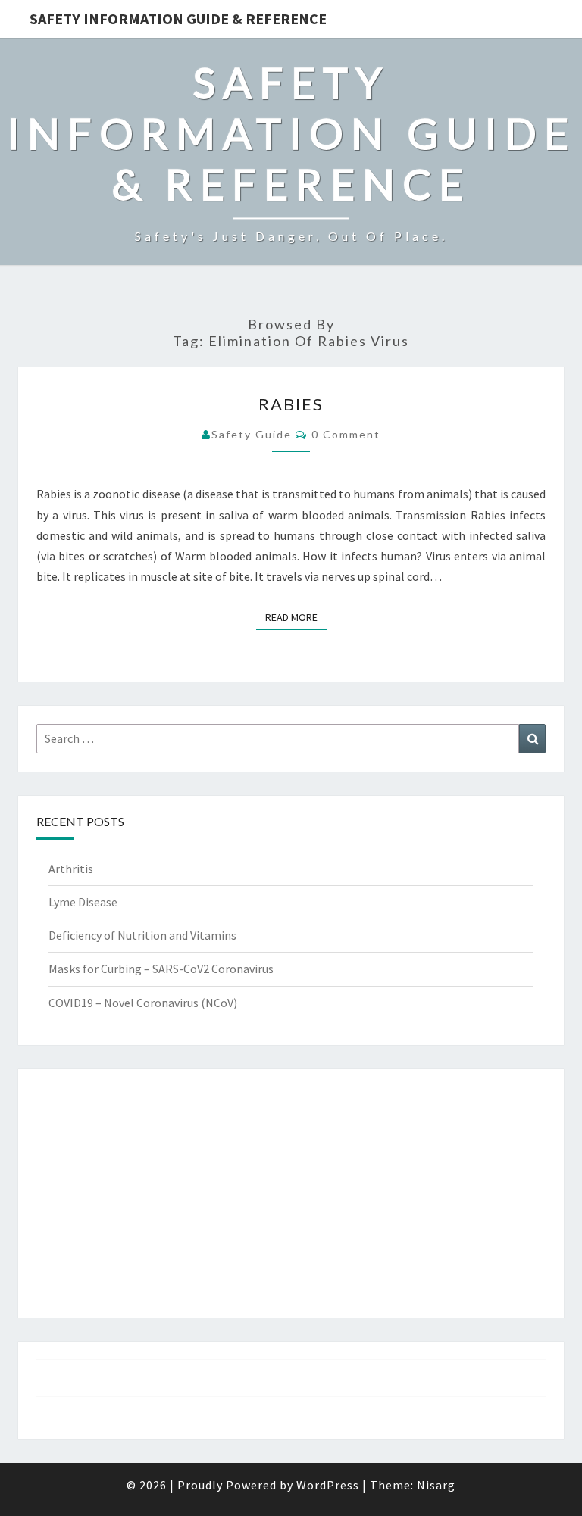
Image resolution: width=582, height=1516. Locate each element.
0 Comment (345, 434)
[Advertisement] (291, 1193)
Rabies (291, 404)
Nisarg (436, 1485)
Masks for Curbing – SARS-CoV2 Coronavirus (161, 968)
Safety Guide (251, 434)
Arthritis (70, 868)
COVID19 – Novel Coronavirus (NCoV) (142, 1002)
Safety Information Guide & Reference (178, 18)
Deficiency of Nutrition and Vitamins (142, 935)
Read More (296, 617)
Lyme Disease (82, 901)
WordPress (327, 1485)
